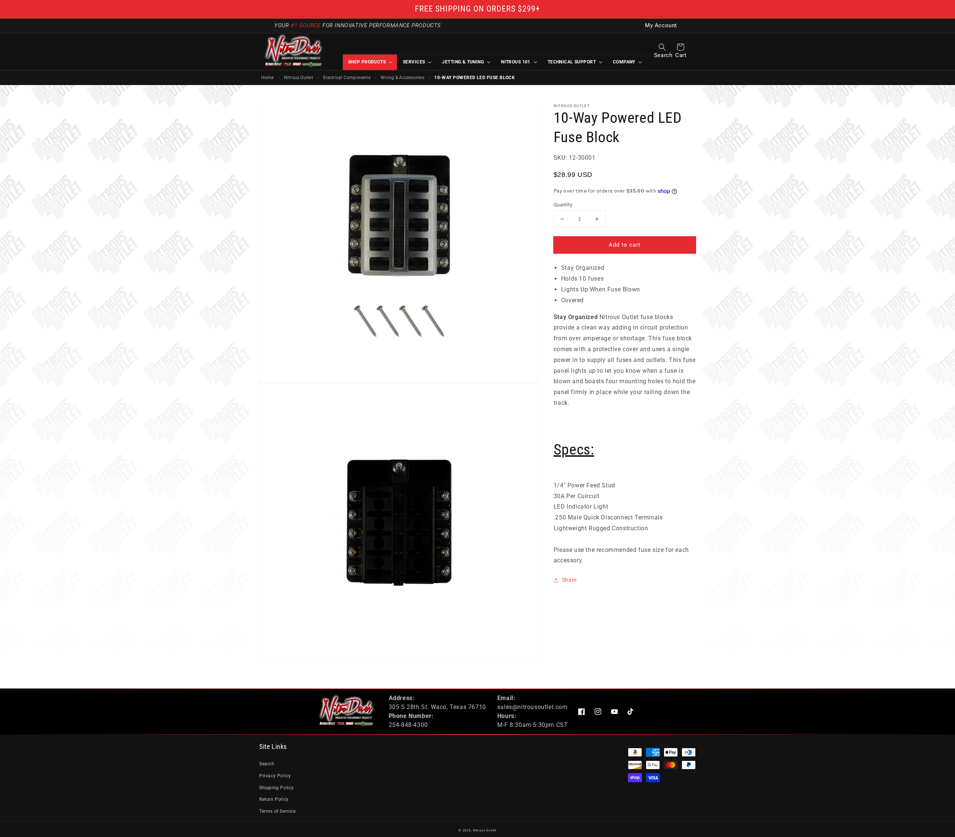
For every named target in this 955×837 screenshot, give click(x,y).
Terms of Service (277, 811)
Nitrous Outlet (298, 77)
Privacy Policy (275, 775)
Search (267, 763)
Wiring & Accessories (402, 77)
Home (267, 77)
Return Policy (274, 799)
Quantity (563, 204)
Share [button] (569, 580)
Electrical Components (346, 77)
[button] (662, 47)
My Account (661, 25)
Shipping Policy (276, 787)
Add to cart (625, 244)
